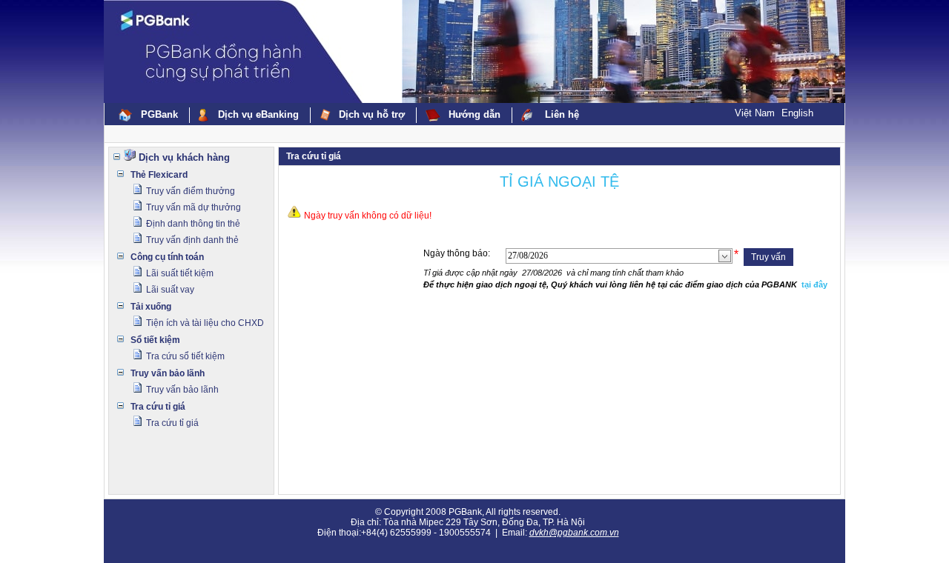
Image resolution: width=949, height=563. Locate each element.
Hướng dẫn (474, 114)
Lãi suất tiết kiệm (180, 273)
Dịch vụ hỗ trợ (372, 114)
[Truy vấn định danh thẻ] (137, 241)
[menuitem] (150, 115)
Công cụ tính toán (167, 257)
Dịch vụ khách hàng (184, 157)
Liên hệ (562, 114)
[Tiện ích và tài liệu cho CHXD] (137, 324)
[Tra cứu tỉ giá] (137, 424)
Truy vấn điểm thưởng (190, 191)
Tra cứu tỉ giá (157, 407)
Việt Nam (755, 113)
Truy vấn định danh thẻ (192, 240)
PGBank (159, 114)
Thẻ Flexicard (159, 175)
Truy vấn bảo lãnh (167, 373)
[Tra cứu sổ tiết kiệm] (137, 357)
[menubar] (350, 115)
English (797, 113)
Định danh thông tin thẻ (193, 224)
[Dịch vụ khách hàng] (130, 158)
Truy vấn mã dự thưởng (193, 207)
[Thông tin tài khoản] (137, 274)
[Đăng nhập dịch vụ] (137, 192)
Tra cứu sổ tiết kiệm (185, 356)
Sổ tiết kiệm (155, 340)
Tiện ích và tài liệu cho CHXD (205, 323)
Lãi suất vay (170, 289)
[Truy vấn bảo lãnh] (137, 390)
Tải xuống (150, 307)
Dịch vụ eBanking (258, 114)
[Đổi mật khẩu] (137, 290)
